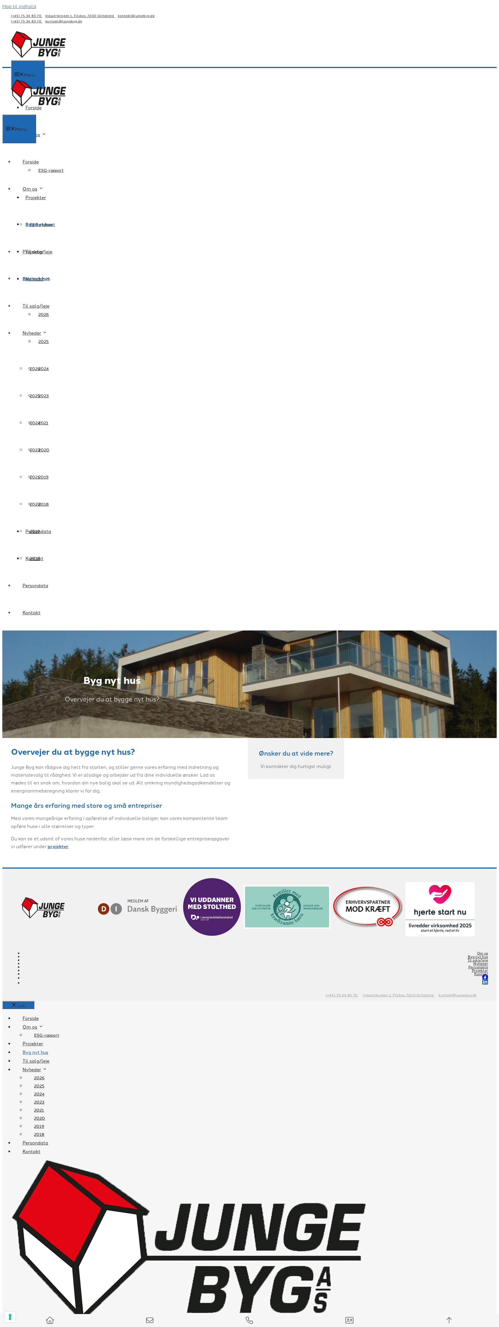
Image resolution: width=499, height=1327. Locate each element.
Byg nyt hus (36, 278)
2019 (35, 531)
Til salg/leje (36, 305)
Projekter (35, 197)
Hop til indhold (19, 6)
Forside (31, 161)
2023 (35, 450)
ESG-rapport (51, 170)
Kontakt (31, 612)
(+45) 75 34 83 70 (26, 15)
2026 (35, 368)
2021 (35, 477)
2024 (35, 423)
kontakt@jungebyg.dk (136, 15)
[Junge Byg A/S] (38, 110)
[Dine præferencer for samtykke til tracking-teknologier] (10, 1316)
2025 (43, 341)
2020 (35, 504)
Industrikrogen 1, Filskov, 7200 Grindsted (80, 15)
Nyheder (32, 333)
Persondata (35, 585)
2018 (35, 558)
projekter (58, 846)
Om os (32, 134)
